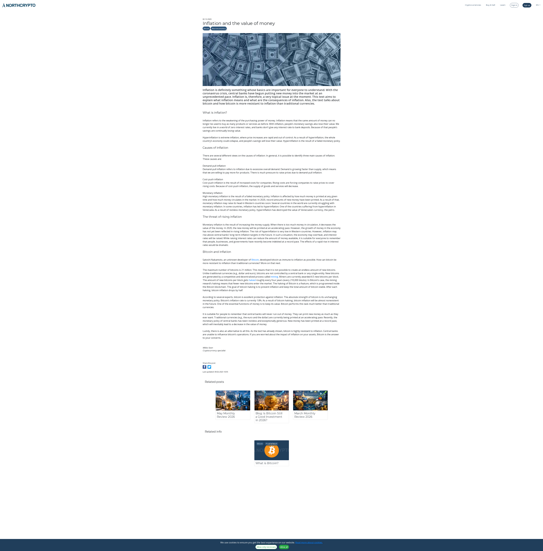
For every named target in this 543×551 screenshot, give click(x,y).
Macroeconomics (219, 28)
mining (274, 276)
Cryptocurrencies (473, 5)
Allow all (284, 547)
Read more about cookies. (309, 542)
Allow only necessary (266, 547)
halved (252, 280)
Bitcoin (206, 28)
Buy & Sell (490, 5)
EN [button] (537, 5)
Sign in (514, 5)
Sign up (527, 5)
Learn (502, 5)
